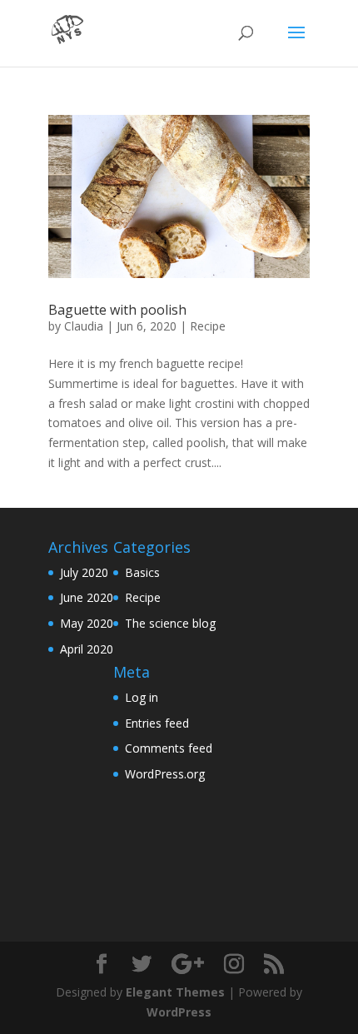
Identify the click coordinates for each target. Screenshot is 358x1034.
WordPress (179, 1012)
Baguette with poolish (117, 310)
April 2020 (86, 649)
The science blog (170, 623)
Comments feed (168, 748)
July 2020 (84, 572)
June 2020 (86, 597)
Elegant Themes (175, 992)
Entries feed (157, 723)
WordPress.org (165, 774)
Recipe (208, 326)
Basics (142, 572)
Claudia (83, 326)
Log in (141, 697)
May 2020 (86, 623)
